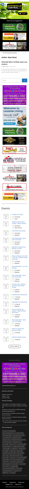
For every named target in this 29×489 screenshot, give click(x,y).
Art (4, 431)
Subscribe (12, 482)
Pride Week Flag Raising (18, 231)
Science (22, 464)
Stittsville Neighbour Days (19, 337)
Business (20, 433)
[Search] (24, 80)
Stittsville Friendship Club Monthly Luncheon (19, 247)
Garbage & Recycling (18, 446)
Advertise (21, 482)
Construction (6, 437)
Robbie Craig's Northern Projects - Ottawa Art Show (19, 222)
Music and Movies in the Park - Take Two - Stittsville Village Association (20, 257)
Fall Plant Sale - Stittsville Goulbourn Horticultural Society (19, 285)
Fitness (13, 444)
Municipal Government (9, 453)
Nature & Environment (16, 455)
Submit (4, 482)
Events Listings (6, 397)
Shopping (14, 466)
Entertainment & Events (18, 439)
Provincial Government (16, 461)
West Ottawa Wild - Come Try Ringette (20, 267)
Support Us (9, 484)
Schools (15, 464)
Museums (20, 453)
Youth (12, 472)
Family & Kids (17, 442)
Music (5, 455)
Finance (5, 444)
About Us (18, 484)
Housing (5, 450)
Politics (5, 461)
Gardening (6, 448)
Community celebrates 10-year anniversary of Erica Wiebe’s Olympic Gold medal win (14, 405)
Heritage (22, 448)
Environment (7, 442)
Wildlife (5, 472)
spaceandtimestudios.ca (8, 385)
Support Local (5, 396)
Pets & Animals (21, 457)
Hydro (12, 450)
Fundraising (6, 446)
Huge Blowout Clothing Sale (19, 294)
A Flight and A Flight (17, 214)
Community (7, 435)
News (5, 457)
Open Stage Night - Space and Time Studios (19, 239)
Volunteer (17, 470)
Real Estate (6, 464)
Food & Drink (22, 444)
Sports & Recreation (8, 468)
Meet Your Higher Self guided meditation (18, 329)
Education (6, 439)
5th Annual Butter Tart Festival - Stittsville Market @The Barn (19, 310)
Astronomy (11, 431)
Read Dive (4, 409)
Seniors (6, 466)
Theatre (18, 468)
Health (14, 448)
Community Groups (18, 435)
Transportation (7, 470)
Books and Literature (9, 433)
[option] (15, 53)
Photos (5, 459)
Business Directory (7, 394)
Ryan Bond (6, 66)
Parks (12, 457)
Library (19, 450)
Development (16, 437)
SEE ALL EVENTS (14, 346)
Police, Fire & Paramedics (17, 459)
